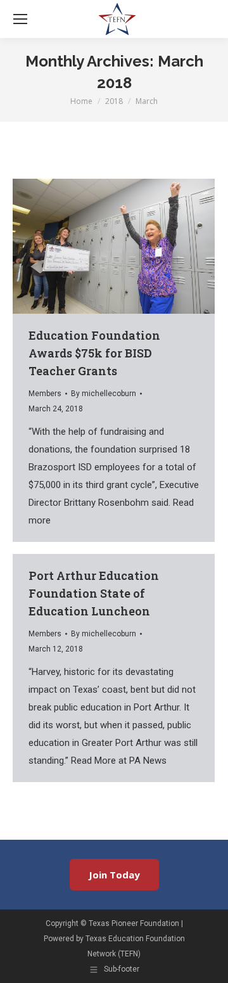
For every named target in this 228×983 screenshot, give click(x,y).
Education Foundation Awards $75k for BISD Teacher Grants (94, 353)
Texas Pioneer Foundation (134, 923)
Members (44, 393)
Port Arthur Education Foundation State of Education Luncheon (93, 593)
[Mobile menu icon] (20, 19)
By (103, 393)
